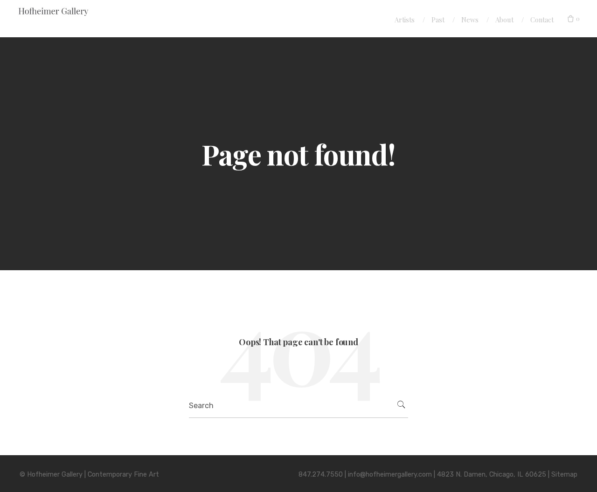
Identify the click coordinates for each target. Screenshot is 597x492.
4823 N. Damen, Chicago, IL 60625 (491, 474)
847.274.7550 (320, 474)
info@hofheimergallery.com (390, 474)
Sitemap (564, 474)
